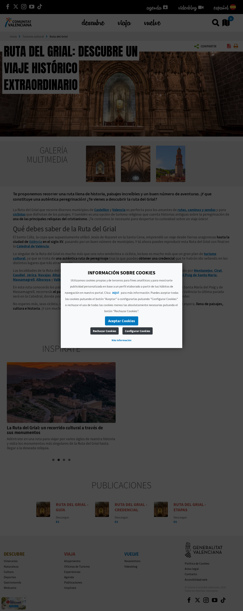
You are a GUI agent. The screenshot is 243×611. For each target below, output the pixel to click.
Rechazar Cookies (104, 331)
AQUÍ (115, 293)
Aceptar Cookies (121, 320)
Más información (121, 340)
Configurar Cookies (137, 331)
